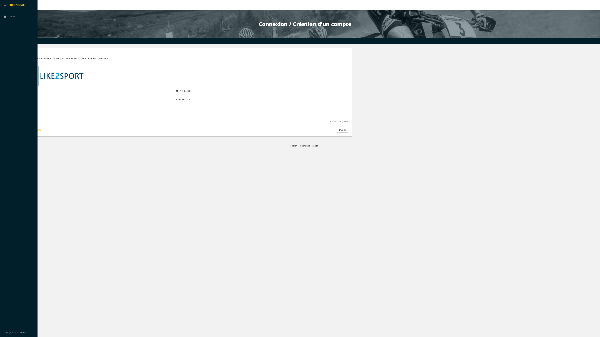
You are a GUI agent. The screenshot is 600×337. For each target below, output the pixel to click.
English (293, 145)
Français (316, 145)
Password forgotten (339, 121)
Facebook (184, 90)
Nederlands (304, 145)
